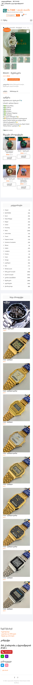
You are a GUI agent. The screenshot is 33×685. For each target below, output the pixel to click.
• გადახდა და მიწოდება (8, 634)
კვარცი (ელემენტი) (10, 277)
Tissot (6, 236)
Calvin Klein (8, 233)
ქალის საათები (14, 86)
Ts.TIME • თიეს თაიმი (18, 10)
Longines (7, 251)
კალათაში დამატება (14, 79)
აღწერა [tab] (5, 91)
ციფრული (7, 263)
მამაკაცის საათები (18, 84)
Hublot (6, 248)
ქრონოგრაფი (9, 286)
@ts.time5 (5, 670)
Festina (7, 254)
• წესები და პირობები (7, 636)
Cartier (6, 224)
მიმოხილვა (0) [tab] (14, 91)
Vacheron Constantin (10, 242)
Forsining (7, 227)
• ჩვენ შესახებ (5, 632)
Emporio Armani (9, 239)
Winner (6, 245)
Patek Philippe (8, 219)
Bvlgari (6, 222)
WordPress (16, 682)
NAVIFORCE (8, 213)
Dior (6, 266)
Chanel (6, 210)
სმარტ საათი (8, 268)
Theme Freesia (22, 680)
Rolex (11, 84)
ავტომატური (8, 283)
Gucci (6, 216)
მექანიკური (6, 86)
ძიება (18, 15)
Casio (6, 257)
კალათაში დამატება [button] (9, 158)
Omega (6, 260)
